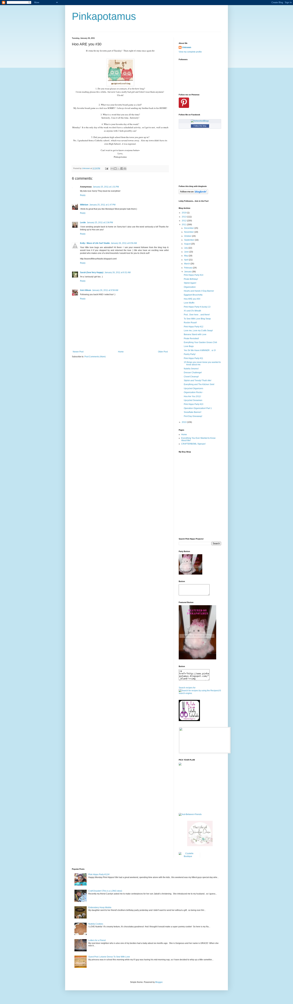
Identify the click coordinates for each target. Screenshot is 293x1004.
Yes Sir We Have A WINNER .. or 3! (200, 350)
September (189, 240)
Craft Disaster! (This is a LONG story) (105, 891)
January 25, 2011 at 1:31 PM (106, 187)
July (186, 248)
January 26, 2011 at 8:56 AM (124, 243)
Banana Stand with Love (195, 334)
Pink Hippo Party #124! (99, 874)
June (186, 252)
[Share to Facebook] (121, 168)
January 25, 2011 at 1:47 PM (102, 205)
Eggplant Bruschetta (193, 295)
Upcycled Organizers (193, 388)
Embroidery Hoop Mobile (99, 907)
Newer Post (78, 352)
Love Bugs (189, 346)
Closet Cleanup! (191, 376)
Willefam (84, 205)
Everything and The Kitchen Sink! (199, 384)
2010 (184, 422)
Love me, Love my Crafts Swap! (198, 330)
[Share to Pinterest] (125, 168)
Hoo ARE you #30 (192, 299)
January (188, 271)
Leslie (83, 222)
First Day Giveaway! (193, 416)
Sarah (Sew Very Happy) (91, 272)
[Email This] (112, 168)
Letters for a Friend (97, 940)
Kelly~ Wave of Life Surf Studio (95, 243)
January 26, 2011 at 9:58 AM (105, 290)
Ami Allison (85, 290)
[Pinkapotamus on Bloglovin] (193, 193)
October (188, 236)
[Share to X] (118, 168)
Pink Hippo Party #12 (193, 326)
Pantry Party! (190, 354)
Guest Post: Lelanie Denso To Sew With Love (109, 957)
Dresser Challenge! (193, 372)
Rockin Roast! (190, 322)
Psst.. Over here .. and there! (197, 314)
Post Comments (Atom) (95, 356)
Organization (190, 287)
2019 (184, 213)
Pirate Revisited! (191, 338)
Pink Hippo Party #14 (193, 275)
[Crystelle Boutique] (188, 856)
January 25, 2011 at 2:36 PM (100, 222)
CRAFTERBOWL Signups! (193, 444)
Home (121, 352)
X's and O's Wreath (192, 311)
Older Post (163, 352)
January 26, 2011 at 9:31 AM (117, 272)
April (186, 260)
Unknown (186, 47)
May (186, 256)
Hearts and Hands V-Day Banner (199, 291)
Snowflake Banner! (192, 412)
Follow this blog (200, 126)
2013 (184, 217)
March (187, 263)
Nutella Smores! (191, 368)
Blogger (158, 982)
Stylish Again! (190, 283)
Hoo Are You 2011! (192, 396)
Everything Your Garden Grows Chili (200, 342)
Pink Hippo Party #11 (193, 358)
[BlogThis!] (115, 168)
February (188, 268)
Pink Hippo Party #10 (193, 404)
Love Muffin (189, 303)
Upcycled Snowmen (193, 400)
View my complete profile (190, 52)
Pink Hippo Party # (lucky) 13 (197, 307)
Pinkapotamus (104, 16)
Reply (82, 195)
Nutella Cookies (95, 924)
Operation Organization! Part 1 (198, 408)
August (187, 244)
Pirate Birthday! (191, 279)
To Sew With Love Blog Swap (197, 319)
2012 (184, 220)
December (189, 228)
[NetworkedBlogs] (200, 121)
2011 (184, 224)
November (189, 232)
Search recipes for (187, 687)
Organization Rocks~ (193, 392)
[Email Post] (106, 168)
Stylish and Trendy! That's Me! (197, 380)
